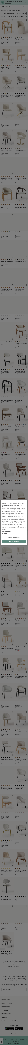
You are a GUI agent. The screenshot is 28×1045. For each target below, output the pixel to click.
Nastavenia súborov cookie (14, 537)
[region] (14, 522)
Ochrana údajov (6, 531)
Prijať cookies (14, 541)
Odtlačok (4, 533)
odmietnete (5, 527)
